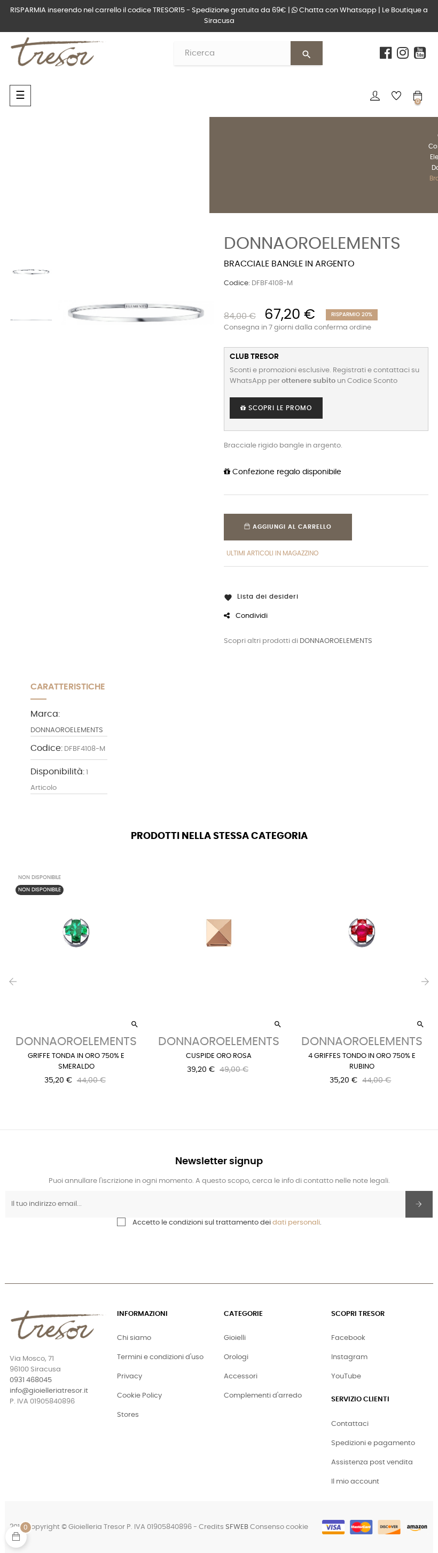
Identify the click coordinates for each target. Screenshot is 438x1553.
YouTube (346, 1376)
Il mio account (355, 1481)
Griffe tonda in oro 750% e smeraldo (76, 1061)
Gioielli (235, 1338)
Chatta (337, 10)
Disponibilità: (57, 771)
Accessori (240, 1376)
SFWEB (236, 1527)
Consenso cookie (279, 1527)
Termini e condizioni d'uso (160, 1357)
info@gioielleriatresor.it (49, 1390)
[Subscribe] (419, 1204)
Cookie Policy (139, 1395)
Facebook (348, 1338)
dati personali (296, 1222)
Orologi (236, 1357)
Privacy (129, 1376)
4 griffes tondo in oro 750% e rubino (362, 1061)
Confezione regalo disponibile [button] (285, 472)
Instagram (349, 1357)
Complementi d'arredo (263, 1395)
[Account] (375, 95)
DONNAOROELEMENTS (312, 243)
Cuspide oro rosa (219, 1056)
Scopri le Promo (279, 408)
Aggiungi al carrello (291, 527)
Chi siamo (134, 1338)
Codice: (237, 283)
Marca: (45, 714)
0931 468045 (31, 1380)
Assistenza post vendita (372, 1462)
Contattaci (350, 1424)
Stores (128, 1414)
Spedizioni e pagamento (373, 1443)
